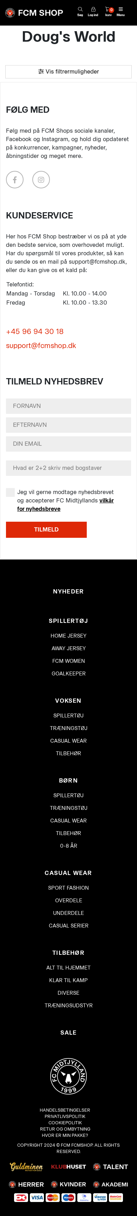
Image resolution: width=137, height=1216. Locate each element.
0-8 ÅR (68, 846)
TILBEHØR (68, 754)
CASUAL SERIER (69, 926)
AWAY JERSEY (69, 649)
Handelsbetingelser (65, 1110)
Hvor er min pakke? (65, 1135)
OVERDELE (68, 901)
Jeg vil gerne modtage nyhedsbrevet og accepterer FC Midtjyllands (65, 500)
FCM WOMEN (68, 661)
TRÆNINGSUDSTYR (69, 1006)
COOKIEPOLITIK (65, 1122)
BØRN (68, 780)
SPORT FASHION (68, 888)
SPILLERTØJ (68, 621)
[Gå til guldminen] (26, 1166)
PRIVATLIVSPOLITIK (65, 1116)
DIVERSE (68, 993)
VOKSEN (68, 700)
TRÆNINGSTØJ (68, 728)
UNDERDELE (68, 913)
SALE (68, 1032)
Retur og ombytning (65, 1129)
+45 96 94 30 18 (35, 331)
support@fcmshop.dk (41, 345)
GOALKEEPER (69, 674)
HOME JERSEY (68, 636)
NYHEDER (68, 591)
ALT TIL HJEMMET (68, 968)
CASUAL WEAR (68, 741)
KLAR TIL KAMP (68, 981)
